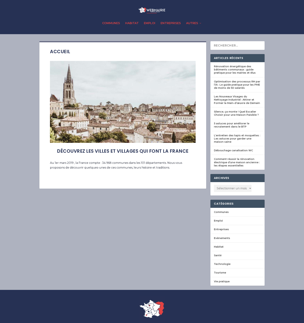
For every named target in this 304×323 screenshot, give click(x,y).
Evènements (222, 238)
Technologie (222, 264)
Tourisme (220, 272)
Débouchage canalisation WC (233, 150)
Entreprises (171, 23)
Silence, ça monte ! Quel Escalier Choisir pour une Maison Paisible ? (236, 113)
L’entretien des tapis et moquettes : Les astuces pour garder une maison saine (237, 138)
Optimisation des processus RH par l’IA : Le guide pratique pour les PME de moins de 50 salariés (237, 84)
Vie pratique (222, 281)
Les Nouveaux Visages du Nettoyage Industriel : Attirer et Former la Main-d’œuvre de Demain (237, 99)
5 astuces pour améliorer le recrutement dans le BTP (231, 125)
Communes (111, 23)
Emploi (149, 23)
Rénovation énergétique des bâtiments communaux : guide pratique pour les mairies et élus (235, 69)
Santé (217, 255)
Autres (192, 23)
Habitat (132, 23)
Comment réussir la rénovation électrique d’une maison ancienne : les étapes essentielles (237, 162)
